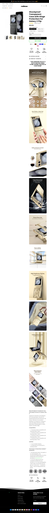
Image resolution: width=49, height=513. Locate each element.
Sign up (40, 503)
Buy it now (38, 41)
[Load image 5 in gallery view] (22, 37)
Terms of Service (21, 501)
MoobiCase (23, 511)
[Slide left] (3, 38)
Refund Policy (20, 496)
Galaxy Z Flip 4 (33, 31)
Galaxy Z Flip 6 (33, 28)
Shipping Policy (20, 500)
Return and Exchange (22, 503)
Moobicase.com (38, 458)
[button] (42, 6)
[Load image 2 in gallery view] (10, 37)
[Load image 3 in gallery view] (14, 37)
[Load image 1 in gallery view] (6, 37)
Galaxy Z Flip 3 (40, 31)
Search (19, 495)
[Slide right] (26, 38)
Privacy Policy (20, 498)
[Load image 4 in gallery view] (18, 37)
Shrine (29, 511)
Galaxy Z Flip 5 (40, 28)
